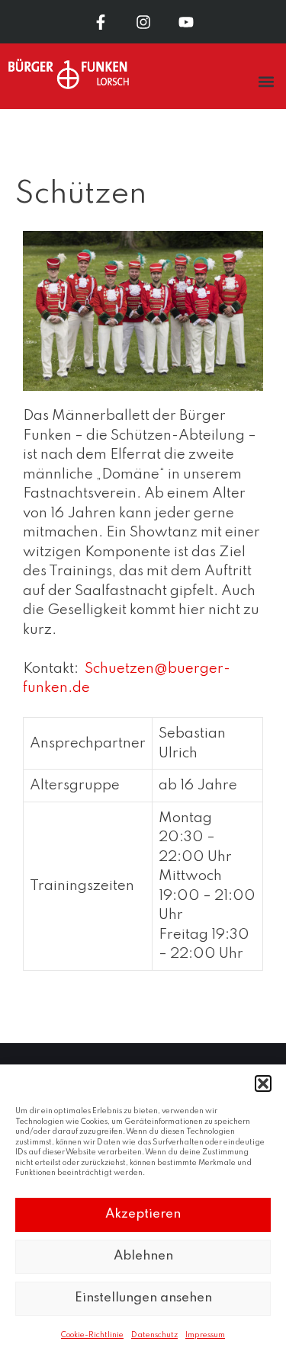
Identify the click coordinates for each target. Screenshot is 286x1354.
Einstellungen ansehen (143, 1298)
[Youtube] (186, 22)
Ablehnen (143, 1256)
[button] (263, 1083)
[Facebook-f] (100, 22)
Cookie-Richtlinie (92, 1335)
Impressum (205, 1335)
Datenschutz (154, 1335)
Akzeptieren (143, 1214)
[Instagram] (143, 22)
